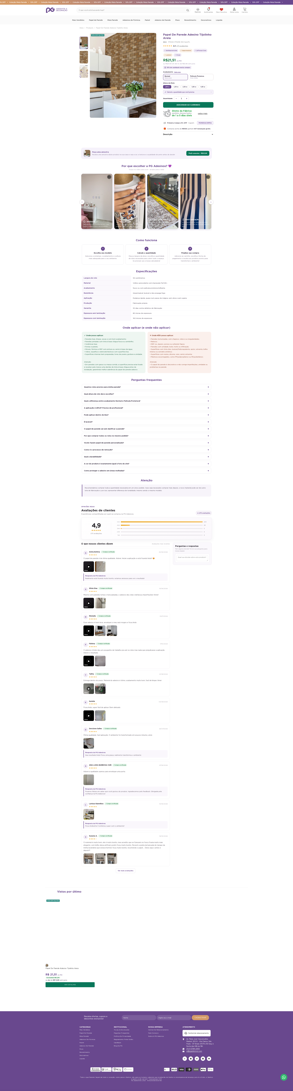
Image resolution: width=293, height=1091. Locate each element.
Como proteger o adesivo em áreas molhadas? (104, 471)
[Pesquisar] (133, 10)
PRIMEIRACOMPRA (205, 123)
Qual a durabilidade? (93, 457)
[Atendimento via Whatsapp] (283, 1077)
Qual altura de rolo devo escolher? (99, 394)
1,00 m (167, 87)
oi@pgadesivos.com (194, 1051)
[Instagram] (191, 1058)
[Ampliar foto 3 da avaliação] (112, 858)
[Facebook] (185, 1058)
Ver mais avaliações (125, 871)
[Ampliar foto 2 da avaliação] (112, 630)
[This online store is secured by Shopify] (85, 1069)
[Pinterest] (197, 1058)
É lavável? (88, 422)
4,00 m (203, 87)
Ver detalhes (70, 985)
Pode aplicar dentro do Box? (96, 415)
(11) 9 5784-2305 (193, 1049)
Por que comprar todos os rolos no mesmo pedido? (106, 436)
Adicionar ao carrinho (188, 105)
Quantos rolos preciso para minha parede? (102, 387)
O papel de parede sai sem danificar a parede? (104, 429)
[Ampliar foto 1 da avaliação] (100, 566)
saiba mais (202, 113)
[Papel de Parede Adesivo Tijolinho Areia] (70, 930)
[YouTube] (209, 1058)
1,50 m (176, 87)
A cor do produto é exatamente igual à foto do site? (106, 464)
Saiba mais (177, 72)
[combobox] (131, 10)
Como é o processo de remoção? (98, 450)
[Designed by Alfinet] (146, 1085)
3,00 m (194, 87)
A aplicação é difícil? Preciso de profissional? (103, 408)
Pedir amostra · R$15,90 (198, 153)
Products (89, 28)
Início (82, 28)
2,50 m (185, 87)
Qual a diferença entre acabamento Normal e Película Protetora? (112, 401)
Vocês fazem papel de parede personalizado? (104, 443)
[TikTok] (203, 1058)
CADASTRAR (200, 1018)
